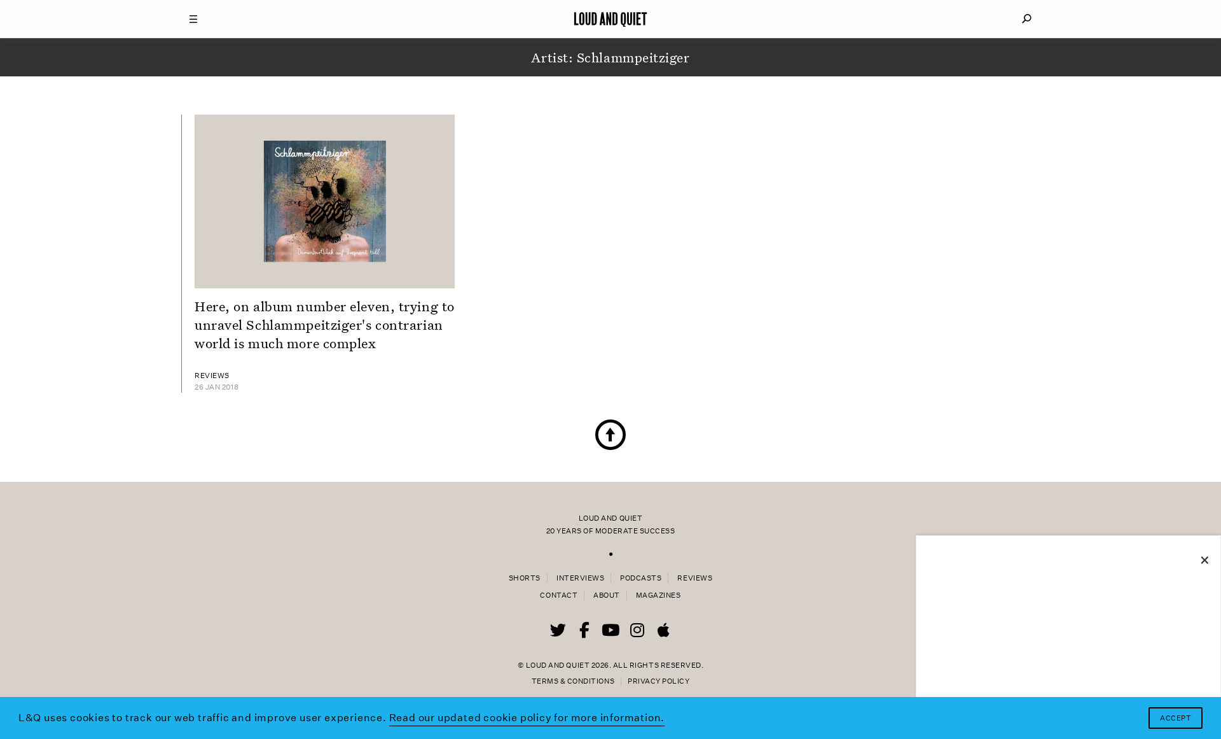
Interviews (580, 578)
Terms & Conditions (573, 681)
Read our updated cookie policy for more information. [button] (527, 718)
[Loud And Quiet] (610, 19)
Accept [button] (1175, 718)
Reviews (694, 578)
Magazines (658, 595)
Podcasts (640, 578)
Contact (558, 595)
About (606, 595)
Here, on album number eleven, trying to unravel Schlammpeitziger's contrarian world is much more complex (325, 324)
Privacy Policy (658, 681)
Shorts (525, 578)
